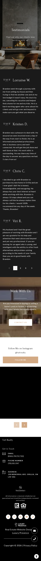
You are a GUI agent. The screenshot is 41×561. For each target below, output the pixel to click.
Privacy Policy (30, 545)
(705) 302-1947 (13, 463)
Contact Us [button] (20, 322)
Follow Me (20, 360)
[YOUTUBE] (26, 517)
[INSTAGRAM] (14, 517)
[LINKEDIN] (20, 517)
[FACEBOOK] (8, 517)
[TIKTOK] (33, 517)
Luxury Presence (20, 533)
